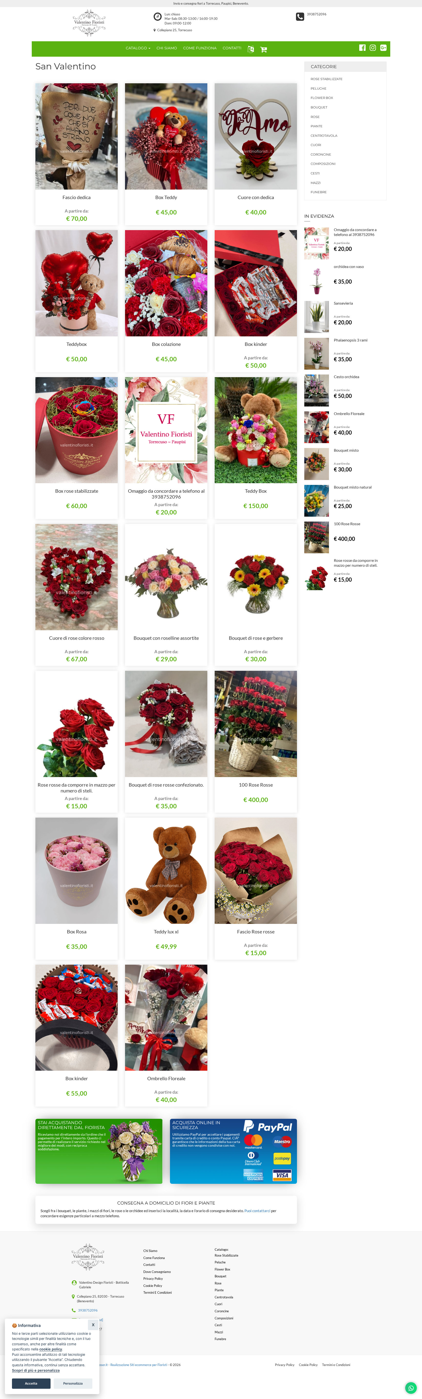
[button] (249, 49)
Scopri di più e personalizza (36, 1370)
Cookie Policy (308, 1365)
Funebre (319, 192)
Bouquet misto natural (353, 487)
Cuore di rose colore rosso (76, 638)
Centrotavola (324, 136)
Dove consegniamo (157, 1272)
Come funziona (154, 1258)
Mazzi (316, 183)
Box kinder (256, 344)
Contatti (149, 1265)
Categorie (324, 66)
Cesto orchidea (346, 376)
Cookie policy (152, 1286)
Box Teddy (166, 197)
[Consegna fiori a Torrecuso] (89, 23)
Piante (317, 126)
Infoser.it (101, 1365)
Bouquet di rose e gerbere (256, 638)
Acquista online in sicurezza (196, 1125)
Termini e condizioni (157, 1292)
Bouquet (319, 107)
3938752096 (317, 14)
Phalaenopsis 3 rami (351, 340)
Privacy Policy (285, 1365)
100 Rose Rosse (256, 785)
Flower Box (322, 98)
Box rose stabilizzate (76, 491)
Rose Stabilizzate (327, 79)
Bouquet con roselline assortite (166, 638)
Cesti (315, 173)
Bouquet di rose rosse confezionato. (166, 785)
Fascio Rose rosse (255, 931)
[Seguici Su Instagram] (371, 47)
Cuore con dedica (256, 197)
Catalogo (137, 48)
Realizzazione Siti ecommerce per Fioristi (139, 1365)
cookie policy (50, 1349)
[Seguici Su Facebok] (360, 47)
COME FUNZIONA (200, 48)
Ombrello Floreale (166, 1078)
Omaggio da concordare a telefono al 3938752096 (166, 494)
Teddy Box (256, 491)
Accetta (31, 1383)
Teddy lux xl (166, 931)
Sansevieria (343, 303)
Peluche (319, 88)
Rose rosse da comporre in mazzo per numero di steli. (77, 787)
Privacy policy (153, 1279)
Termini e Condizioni (336, 1365)
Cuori (316, 145)
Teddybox (76, 344)
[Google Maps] (381, 47)
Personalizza (73, 1383)
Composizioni (323, 164)
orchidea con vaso (349, 266)
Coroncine (321, 154)
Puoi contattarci (257, 1210)
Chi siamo (150, 1251)
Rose (315, 117)
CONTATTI (232, 48)
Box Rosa (76, 931)
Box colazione (166, 344)
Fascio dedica (77, 197)
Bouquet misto (346, 450)
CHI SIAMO (167, 48)
